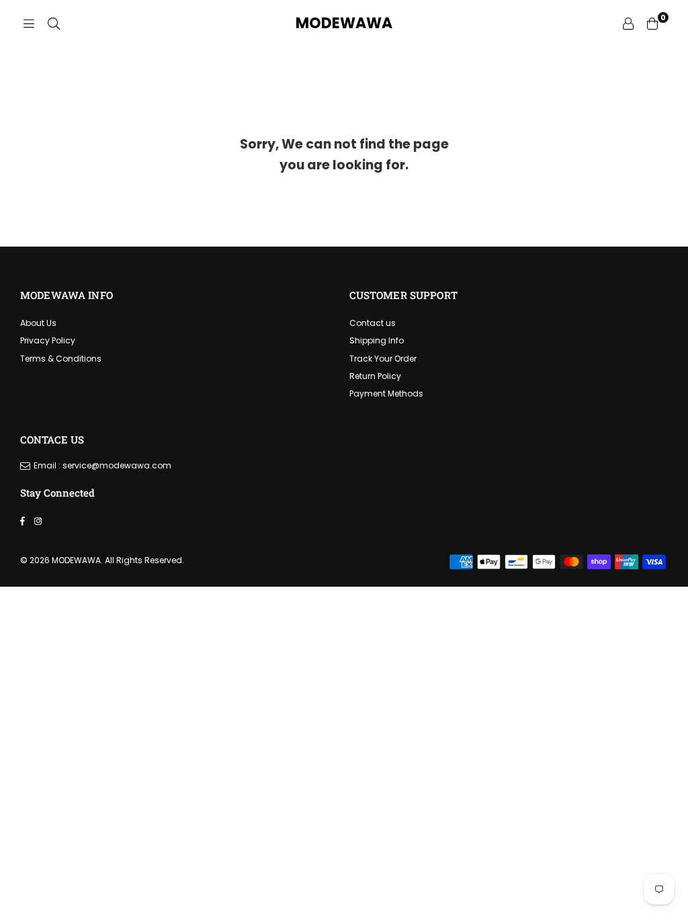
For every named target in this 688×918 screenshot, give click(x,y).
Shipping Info (376, 340)
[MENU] (29, 23)
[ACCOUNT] (628, 23)
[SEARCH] (54, 23)
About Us (38, 323)
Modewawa (344, 23)
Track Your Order (383, 358)
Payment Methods (386, 393)
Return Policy (375, 376)
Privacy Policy (47, 340)
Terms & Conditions (60, 358)
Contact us (372, 323)
